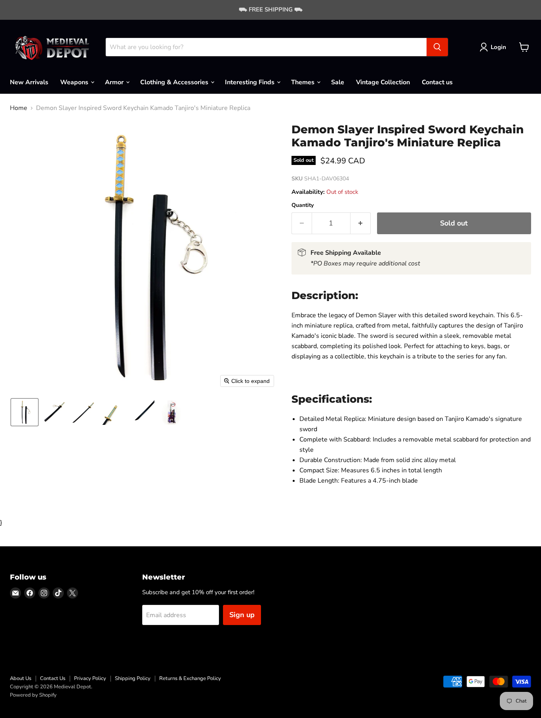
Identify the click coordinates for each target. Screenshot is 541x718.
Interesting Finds (250, 82)
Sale (337, 82)
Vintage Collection (383, 82)
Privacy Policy (90, 678)
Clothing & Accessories (175, 82)
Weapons (75, 82)
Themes (303, 82)
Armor (115, 82)
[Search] (437, 47)
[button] (494, 47)
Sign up (242, 614)
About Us (20, 678)
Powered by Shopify (33, 695)
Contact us (437, 82)
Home (18, 108)
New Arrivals (29, 82)
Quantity (302, 205)
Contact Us (52, 678)
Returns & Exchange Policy (190, 678)
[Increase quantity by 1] (361, 223)
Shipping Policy (132, 678)
